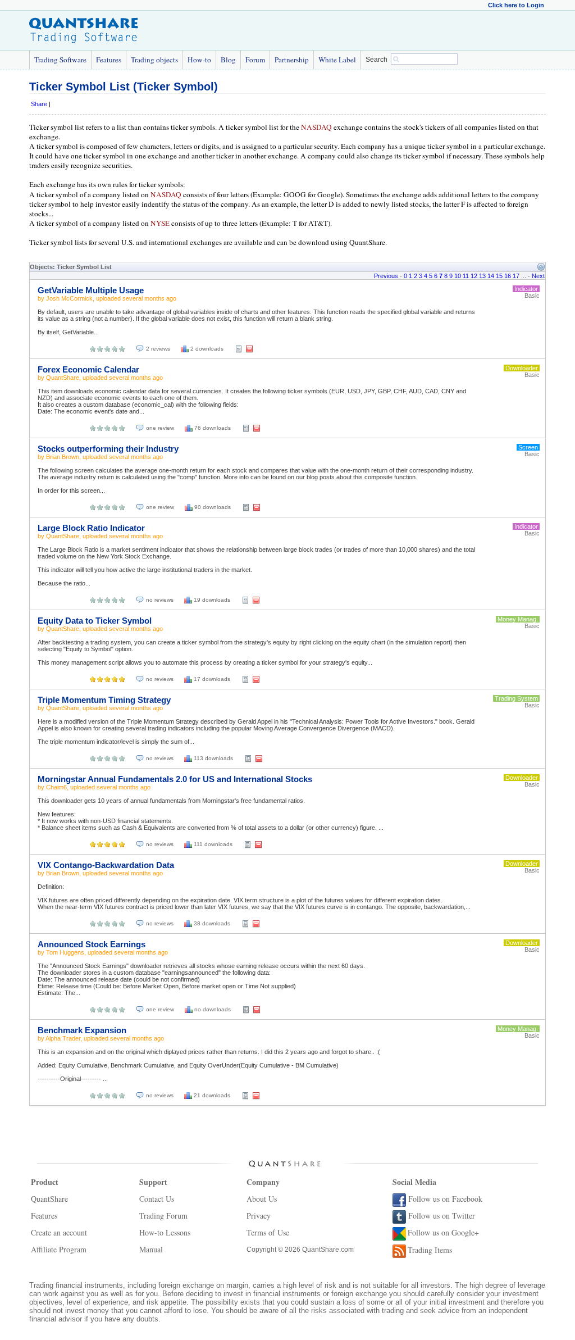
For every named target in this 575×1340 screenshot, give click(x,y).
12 (474, 275)
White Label (337, 59)
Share (39, 104)
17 (516, 275)
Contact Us (156, 1198)
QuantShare (62, 377)
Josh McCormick (69, 298)
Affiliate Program (58, 1249)
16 (507, 275)
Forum (255, 59)
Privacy (259, 1215)
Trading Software (60, 59)
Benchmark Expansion (82, 1030)
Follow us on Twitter (441, 1215)
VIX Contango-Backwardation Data (106, 865)
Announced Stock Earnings (91, 944)
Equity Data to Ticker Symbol (95, 620)
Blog (228, 59)
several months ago (149, 298)
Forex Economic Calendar (88, 369)
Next (538, 275)
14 (490, 275)
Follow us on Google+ (443, 1232)
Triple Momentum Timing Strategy (104, 700)
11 (466, 275)
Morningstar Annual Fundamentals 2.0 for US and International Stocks (175, 779)
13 (482, 275)
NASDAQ (316, 127)
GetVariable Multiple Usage (91, 290)
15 (499, 275)
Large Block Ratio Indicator (91, 528)
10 (457, 275)
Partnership (292, 59)
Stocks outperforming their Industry (108, 448)
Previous (386, 275)
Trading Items (430, 1249)
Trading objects (154, 59)
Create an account (59, 1232)
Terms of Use (268, 1232)
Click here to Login (516, 5)
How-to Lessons (164, 1232)
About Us (262, 1198)
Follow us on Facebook (445, 1198)
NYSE (160, 223)
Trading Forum (163, 1215)
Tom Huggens (65, 952)
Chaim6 (56, 787)
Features (108, 59)
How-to (199, 59)
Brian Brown (62, 456)
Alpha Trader (62, 1038)
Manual (151, 1249)
